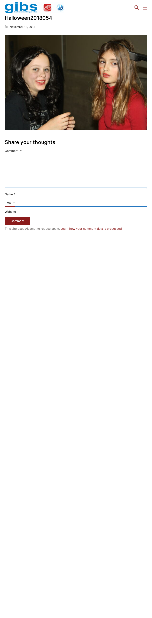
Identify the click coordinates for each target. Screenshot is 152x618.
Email (10, 203)
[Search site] (136, 8)
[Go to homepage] (34, 7)
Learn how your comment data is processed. (92, 228)
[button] (145, 7)
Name (10, 194)
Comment (13, 151)
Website (10, 212)
